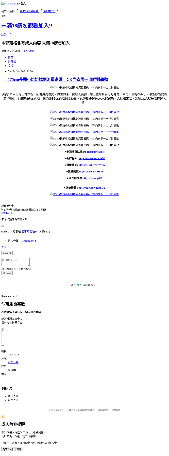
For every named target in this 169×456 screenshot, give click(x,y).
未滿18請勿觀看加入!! (26, 26)
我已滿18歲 (8, 449)
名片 (10, 65)
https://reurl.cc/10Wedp (92, 165)
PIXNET (60, 410)
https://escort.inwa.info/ (92, 158)
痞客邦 (25, 231)
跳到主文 (6, 34)
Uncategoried (29, 240)
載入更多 (7, 253)
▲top (4, 246)
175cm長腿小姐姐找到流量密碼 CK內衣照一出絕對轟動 (58, 79)
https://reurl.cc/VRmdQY (91, 187)
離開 (19, 449)
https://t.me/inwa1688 (91, 171)
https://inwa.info (95, 151)
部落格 (12, 61)
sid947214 (6, 213)
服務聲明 (116, 410)
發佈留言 (7, 273)
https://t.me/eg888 (92, 178)
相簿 (10, 57)
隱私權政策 (103, 410)
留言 (32, 231)
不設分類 (28, 51)
